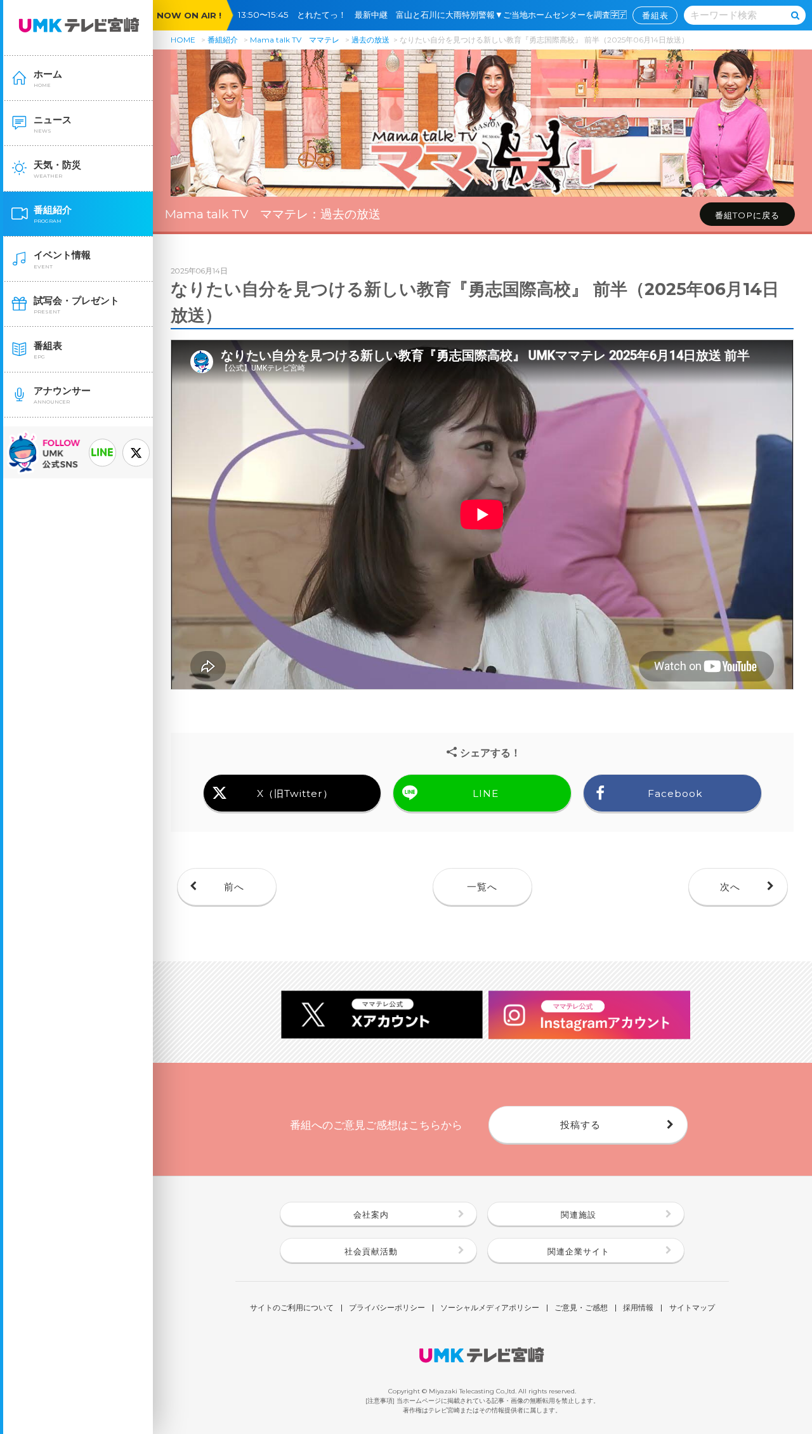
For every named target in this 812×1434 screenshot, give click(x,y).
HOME (183, 39)
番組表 (655, 15)
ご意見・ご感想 (581, 1308)
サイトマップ (692, 1308)
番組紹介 (222, 39)
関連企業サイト (578, 1251)
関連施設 (578, 1214)
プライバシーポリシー (387, 1308)
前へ (234, 887)
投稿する (580, 1125)
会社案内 (371, 1214)
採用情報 (638, 1308)
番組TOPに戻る (747, 215)
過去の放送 (370, 39)
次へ (730, 887)
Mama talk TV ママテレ (294, 39)
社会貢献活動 (371, 1251)
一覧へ (482, 887)
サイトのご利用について (292, 1308)
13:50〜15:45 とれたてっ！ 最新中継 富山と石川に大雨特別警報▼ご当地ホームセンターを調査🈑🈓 (436, 15)
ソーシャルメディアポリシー (489, 1308)
